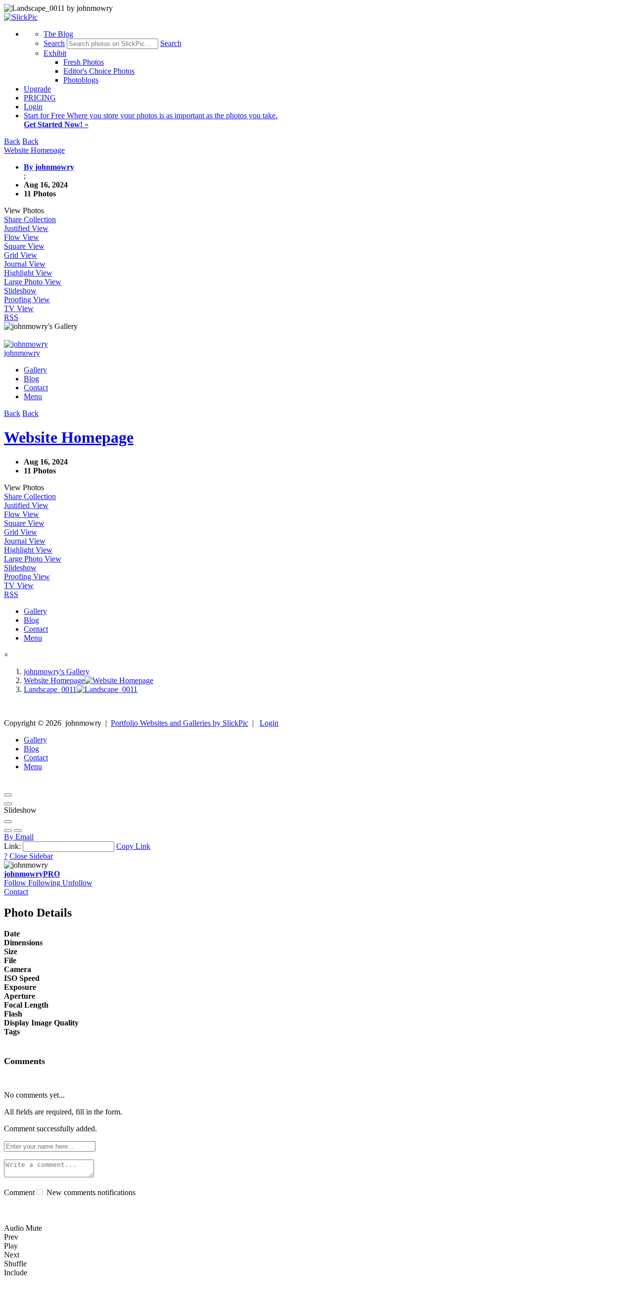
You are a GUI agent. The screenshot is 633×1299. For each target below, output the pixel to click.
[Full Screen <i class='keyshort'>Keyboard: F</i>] (8, 803)
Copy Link (133, 846)
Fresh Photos (83, 62)
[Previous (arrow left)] (8, 830)
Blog (31, 378)
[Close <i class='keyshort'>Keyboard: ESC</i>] (8, 794)
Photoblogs (80, 80)
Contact (36, 387)
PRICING (40, 97)
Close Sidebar (31, 856)
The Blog (58, 34)
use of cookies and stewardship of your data (542, 1290)
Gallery (35, 370)
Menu (33, 396)
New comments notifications (90, 1192)
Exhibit (55, 53)
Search (54, 43)
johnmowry (32, 874)
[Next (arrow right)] (18, 830)
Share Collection (30, 219)
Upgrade (37, 89)
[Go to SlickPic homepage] (21, 17)
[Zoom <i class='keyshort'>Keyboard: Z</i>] (8, 821)
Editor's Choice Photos (99, 71)
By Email (19, 837)
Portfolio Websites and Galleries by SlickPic (179, 723)
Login (33, 106)
